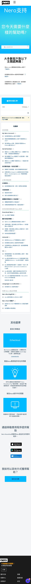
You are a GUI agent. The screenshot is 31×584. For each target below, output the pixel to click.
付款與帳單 (6, 190)
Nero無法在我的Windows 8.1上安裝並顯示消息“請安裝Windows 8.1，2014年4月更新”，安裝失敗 (17, 260)
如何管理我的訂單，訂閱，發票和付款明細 (16, 186)
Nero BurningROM (9, 294)
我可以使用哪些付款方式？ (12, 195)
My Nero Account (9, 133)
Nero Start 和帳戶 (8, 301)
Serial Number (7, 149)
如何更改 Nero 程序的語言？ (12, 286)
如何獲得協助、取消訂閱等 (11, 166)
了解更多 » (7, 69)
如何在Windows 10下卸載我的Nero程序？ (15, 240)
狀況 (18, 581)
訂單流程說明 (6, 180)
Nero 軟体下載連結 (9, 215)
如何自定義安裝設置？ (10, 233)
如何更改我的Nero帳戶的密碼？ (13, 136)
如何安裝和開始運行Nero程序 (12, 209)
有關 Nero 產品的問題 (9, 291)
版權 (18, 574)
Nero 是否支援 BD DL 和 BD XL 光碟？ (14, 297)
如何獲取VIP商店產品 (10, 308)
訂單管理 (5, 183)
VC (4, 251)
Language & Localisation (11, 284)
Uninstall (6, 237)
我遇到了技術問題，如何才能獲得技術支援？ (16, 169)
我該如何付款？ (9, 192)
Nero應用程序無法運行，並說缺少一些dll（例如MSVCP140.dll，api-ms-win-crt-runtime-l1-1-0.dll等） (16, 266)
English (4, 119)
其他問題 (5, 130)
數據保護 (20, 578)
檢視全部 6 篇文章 (9, 280)
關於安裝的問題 (7, 219)
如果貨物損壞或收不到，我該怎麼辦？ (14, 204)
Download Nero (8, 212)
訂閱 (3, 569)
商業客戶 (3, 581)
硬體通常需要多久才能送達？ (11, 199)
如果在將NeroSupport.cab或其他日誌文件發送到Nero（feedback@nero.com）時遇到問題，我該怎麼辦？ (16, 174)
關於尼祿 (3, 574)
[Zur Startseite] (7, 2)
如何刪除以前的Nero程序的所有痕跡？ (14, 243)
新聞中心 (3, 578)
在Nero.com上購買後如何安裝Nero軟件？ (15, 221)
